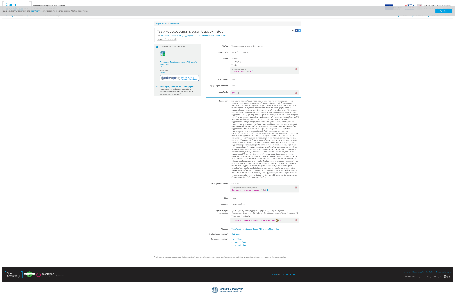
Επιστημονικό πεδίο (219, 183)
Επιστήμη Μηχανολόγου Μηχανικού (246, 190)
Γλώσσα (224, 204)
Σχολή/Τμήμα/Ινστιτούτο (222, 211)
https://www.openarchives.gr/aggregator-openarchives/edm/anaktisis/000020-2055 (194, 35)
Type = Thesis (237, 239)
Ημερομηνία (223, 79)
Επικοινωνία (406, 272)
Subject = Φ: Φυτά (239, 242)
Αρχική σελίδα (161, 23)
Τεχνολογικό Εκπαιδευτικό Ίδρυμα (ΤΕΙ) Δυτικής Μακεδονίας (178, 63)
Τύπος (225, 59)
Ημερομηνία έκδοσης (219, 85)
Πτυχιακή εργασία (239, 71)
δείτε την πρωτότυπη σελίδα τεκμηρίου (177, 87)
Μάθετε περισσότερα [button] (79, 11)
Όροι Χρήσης (430, 272)
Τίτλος (225, 46)
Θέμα (226, 198)
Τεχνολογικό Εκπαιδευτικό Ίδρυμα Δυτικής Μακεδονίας (254, 220)
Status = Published (239, 245)
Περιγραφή (223, 101)
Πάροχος (224, 229)
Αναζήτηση (174, 23)
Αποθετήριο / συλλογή (218, 234)
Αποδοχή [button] (444, 11)
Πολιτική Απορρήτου (418, 272)
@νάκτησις (164, 72)
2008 (234, 93)
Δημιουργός (223, 52)
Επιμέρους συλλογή (219, 239)
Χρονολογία (223, 92)
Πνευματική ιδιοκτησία (443, 272)
